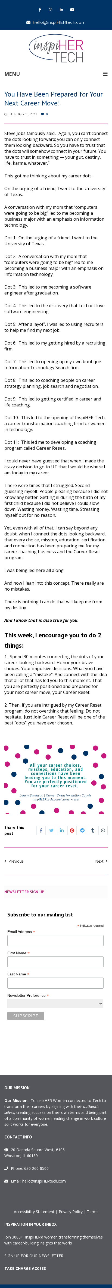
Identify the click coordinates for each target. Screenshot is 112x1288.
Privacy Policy (71, 1211)
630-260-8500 (36, 1168)
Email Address (21, 931)
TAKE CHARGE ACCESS (25, 1268)
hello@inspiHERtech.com (59, 22)
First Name (18, 953)
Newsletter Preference (28, 995)
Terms (92, 1211)
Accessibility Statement (34, 1211)
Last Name (18, 974)
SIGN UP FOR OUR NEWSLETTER (33, 1255)
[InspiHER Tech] (56, 48)
